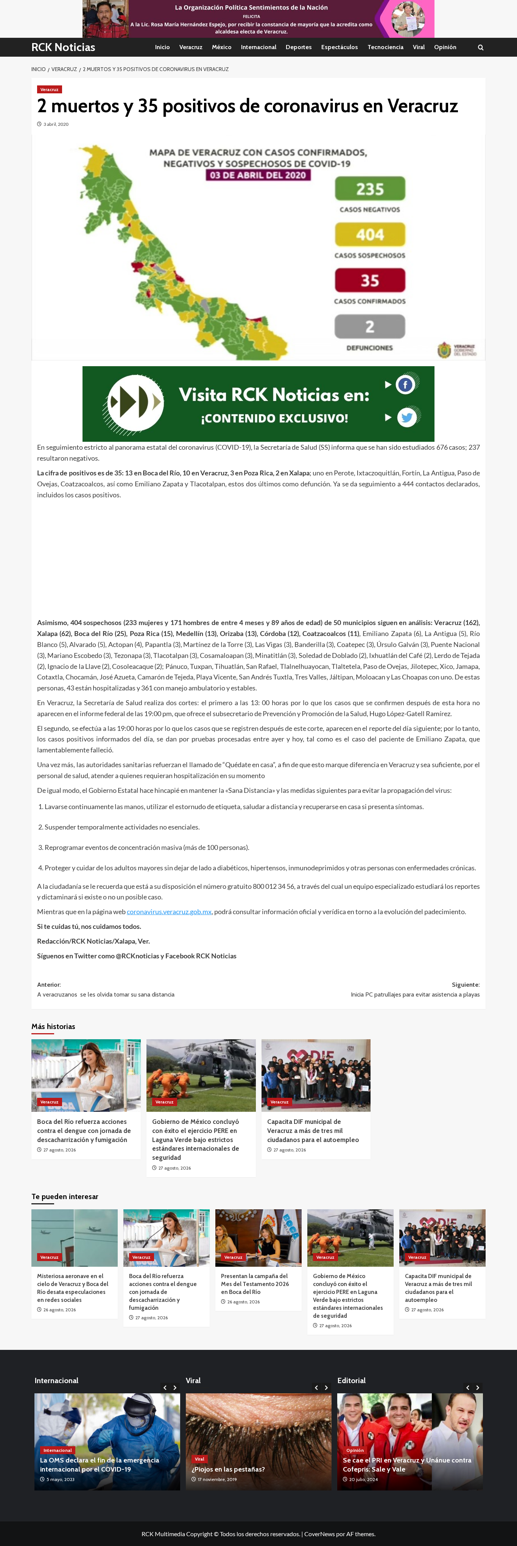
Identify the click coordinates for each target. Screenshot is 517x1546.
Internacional (258, 47)
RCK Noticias (63, 47)
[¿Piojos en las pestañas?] (259, 1441)
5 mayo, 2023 (61, 1479)
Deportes (299, 47)
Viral (419, 47)
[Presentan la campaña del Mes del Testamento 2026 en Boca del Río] (258, 1238)
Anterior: (105, 989)
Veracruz (190, 47)
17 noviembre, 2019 (217, 1479)
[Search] (481, 47)
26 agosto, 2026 (60, 1309)
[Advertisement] (258, 557)
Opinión (445, 47)
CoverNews (319, 1533)
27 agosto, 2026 (60, 1150)
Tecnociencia (385, 47)
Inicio (162, 47)
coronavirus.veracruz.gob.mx (169, 911)
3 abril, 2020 (56, 124)
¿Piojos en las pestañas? (228, 1469)
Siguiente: (415, 989)
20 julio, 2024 (363, 1479)
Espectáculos (339, 47)
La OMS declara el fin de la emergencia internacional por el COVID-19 (99, 1464)
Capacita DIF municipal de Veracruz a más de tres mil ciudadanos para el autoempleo (313, 1131)
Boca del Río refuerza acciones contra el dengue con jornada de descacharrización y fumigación (84, 1131)
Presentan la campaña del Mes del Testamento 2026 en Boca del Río (255, 1284)
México (222, 47)
